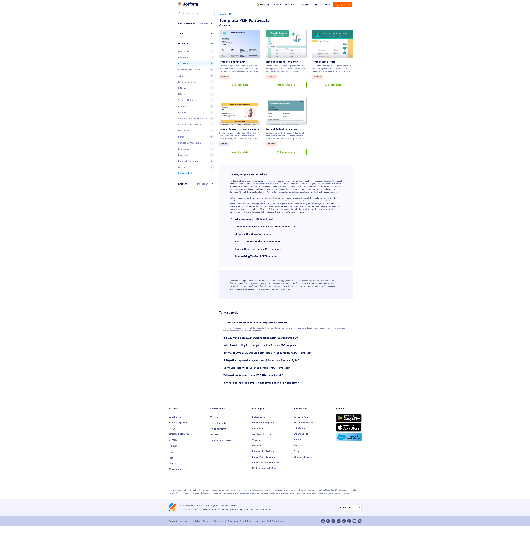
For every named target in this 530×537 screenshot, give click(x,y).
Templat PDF (225, 13)
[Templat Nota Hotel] (332, 44)
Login (327, 4)
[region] (196, 103)
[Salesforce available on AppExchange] (349, 437)
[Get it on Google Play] (349, 418)
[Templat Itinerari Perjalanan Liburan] (239, 111)
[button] (196, 23)
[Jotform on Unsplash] (360, 521)
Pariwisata (225, 76)
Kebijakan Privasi (201, 521)
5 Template (226, 25)
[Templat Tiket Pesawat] (239, 44)
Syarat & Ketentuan (178, 521)
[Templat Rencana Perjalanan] (286, 44)
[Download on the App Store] (349, 427)
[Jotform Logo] (188, 4)
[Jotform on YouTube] (354, 521)
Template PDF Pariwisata (244, 20)
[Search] (179, 13)
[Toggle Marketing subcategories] (190, 148)
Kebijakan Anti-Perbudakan (269, 521)
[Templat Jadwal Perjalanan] (286, 111)
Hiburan (224, 143)
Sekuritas (218, 521)
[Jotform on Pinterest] (349, 521)
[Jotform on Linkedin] (333, 521)
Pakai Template (239, 84)
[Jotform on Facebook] (323, 521)
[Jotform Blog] (344, 521)
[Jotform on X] (328, 521)
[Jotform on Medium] (339, 521)
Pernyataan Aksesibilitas (240, 521)
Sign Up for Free (342, 4)
